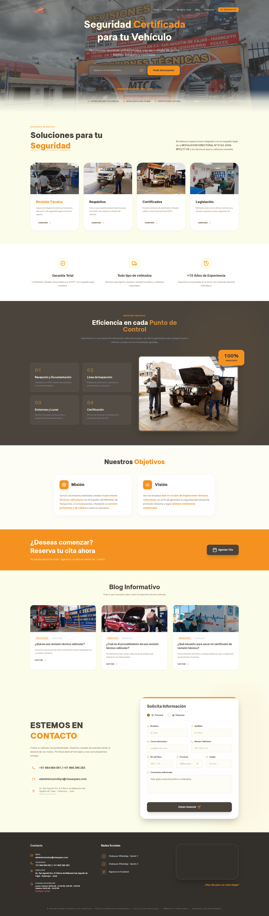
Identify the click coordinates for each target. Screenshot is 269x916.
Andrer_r (217, 909)
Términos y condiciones (175, 909)
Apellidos (198, 726)
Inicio (156, 10)
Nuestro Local (184, 10)
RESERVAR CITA (230, 10)
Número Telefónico (202, 742)
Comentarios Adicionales (161, 773)
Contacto (209, 10)
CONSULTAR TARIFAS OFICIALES (134, 89)
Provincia (184, 757)
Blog (197, 10)
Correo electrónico (158, 742)
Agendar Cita (225, 550)
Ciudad (212, 757)
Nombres (154, 726)
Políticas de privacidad (146, 909)
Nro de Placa (155, 757)
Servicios (167, 10)
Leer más (39, 660)
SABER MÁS (43, 223)
